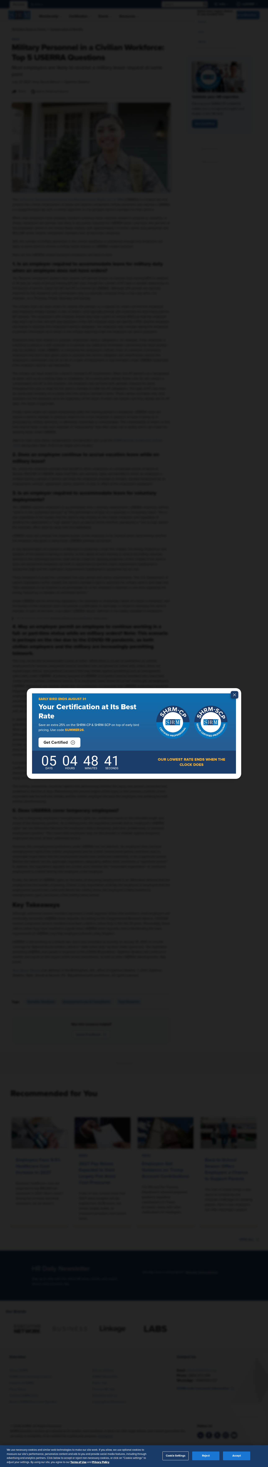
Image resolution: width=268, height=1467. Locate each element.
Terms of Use (78, 1462)
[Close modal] (234, 695)
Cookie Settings (175, 1455)
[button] (59, 742)
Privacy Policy (100, 1462)
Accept (236, 1455)
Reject (206, 1455)
